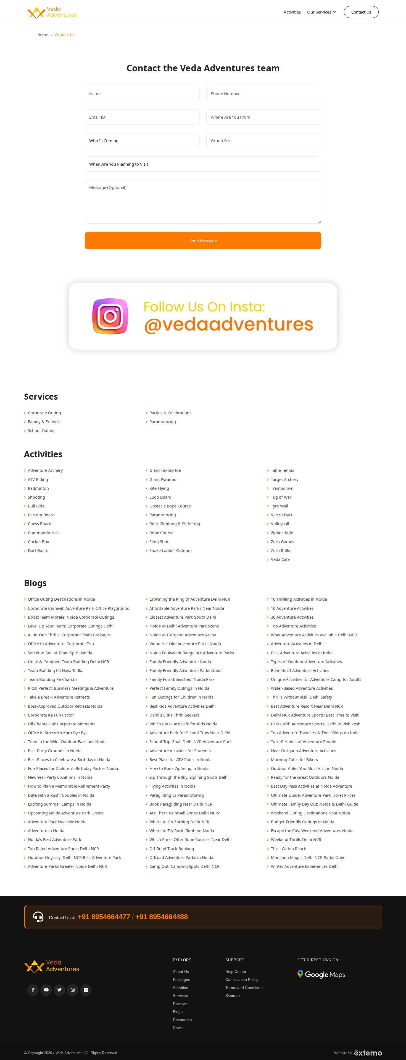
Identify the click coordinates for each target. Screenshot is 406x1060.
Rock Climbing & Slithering (174, 523)
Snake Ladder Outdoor (170, 550)
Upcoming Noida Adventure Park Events (66, 813)
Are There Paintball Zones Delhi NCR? (184, 813)
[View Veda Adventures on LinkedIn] (85, 990)
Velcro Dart (281, 514)
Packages (181, 979)
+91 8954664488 (161, 917)
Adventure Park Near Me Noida (57, 821)
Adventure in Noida (46, 830)
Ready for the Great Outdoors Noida (305, 777)
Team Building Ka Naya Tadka (55, 670)
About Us (181, 971)
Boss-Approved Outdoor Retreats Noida (65, 706)
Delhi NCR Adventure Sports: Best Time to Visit (314, 715)
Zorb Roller (281, 550)
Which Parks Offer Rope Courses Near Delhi (190, 839)
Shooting (36, 497)
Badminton (38, 488)
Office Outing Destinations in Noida (61, 599)
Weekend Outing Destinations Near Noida (310, 813)
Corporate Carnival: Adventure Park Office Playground (79, 608)
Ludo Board (160, 497)
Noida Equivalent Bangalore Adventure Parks (191, 652)
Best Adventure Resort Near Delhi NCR (307, 706)
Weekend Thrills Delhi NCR (296, 839)
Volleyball (280, 523)
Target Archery (284, 479)
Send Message (203, 240)
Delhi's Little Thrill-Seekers (174, 715)
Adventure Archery (45, 470)
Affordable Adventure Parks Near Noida (186, 608)
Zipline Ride (282, 532)
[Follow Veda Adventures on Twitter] (59, 990)
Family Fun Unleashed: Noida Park (182, 679)
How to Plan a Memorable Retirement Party (69, 786)
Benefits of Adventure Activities (300, 670)
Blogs (178, 1011)
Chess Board (39, 523)
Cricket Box (38, 541)
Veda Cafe (280, 559)
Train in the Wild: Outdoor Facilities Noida (67, 741)
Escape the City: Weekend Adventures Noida (312, 830)
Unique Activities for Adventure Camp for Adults (316, 679)
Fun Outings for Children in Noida (181, 697)
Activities (292, 12)
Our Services (319, 12)
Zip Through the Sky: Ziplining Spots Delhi (189, 777)
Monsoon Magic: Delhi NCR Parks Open (308, 857)
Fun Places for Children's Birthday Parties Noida (73, 768)
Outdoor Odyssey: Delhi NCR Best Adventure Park (74, 857)
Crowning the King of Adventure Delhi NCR (189, 599)
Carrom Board (41, 514)
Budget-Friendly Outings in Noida (302, 821)
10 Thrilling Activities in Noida (299, 599)
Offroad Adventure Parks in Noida (181, 857)
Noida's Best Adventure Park (54, 839)
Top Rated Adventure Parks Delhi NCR (63, 848)
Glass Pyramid (162, 479)
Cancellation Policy (241, 979)
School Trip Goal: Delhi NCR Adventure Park (190, 741)
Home (42, 34)
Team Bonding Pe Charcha (53, 679)
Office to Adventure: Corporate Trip (61, 643)
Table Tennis (282, 470)
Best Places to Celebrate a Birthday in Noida (69, 759)
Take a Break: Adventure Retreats (59, 697)
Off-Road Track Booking (171, 848)
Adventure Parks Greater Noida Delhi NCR (67, 866)
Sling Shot (158, 541)
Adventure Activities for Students (180, 750)
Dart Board (38, 550)
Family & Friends (44, 421)
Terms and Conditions (244, 987)
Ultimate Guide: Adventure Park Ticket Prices (313, 795)
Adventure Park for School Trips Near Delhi (189, 732)
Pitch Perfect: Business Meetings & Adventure (71, 688)
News (178, 1027)
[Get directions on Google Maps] (321, 975)
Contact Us (361, 12)
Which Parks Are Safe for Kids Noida (183, 723)
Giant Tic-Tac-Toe (165, 470)
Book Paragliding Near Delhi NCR (180, 804)
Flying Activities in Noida (172, 786)
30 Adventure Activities (292, 617)
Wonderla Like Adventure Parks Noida (185, 643)
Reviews (180, 1003)
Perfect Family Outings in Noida (179, 688)
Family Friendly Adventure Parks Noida (186, 670)
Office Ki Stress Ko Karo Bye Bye (58, 732)
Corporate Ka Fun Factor (51, 715)
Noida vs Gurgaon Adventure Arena (182, 634)
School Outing (41, 430)
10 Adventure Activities (292, 608)
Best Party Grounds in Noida (54, 750)
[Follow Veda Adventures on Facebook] (32, 990)
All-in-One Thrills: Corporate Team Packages (69, 634)
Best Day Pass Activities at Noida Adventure (311, 786)
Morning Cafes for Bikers (294, 759)
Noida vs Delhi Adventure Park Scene (184, 626)
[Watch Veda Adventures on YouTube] (46, 990)
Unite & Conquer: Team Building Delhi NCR (68, 661)
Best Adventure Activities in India (302, 652)
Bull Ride (36, 506)
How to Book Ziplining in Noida (179, 768)
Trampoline (281, 488)
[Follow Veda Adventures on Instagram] (72, 990)
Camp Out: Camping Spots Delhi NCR (184, 866)
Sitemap (232, 995)
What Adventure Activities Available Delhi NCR (314, 634)
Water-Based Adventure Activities (302, 688)
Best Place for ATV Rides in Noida (180, 759)
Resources (182, 1019)
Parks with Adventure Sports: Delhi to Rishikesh (315, 723)
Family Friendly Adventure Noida (180, 661)
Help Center (235, 971)
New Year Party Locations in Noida (60, 777)
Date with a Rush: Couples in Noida (61, 795)
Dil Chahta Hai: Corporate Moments (61, 723)
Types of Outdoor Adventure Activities (306, 661)
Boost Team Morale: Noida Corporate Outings (71, 617)
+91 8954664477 (104, 917)
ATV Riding (38, 479)
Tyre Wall (279, 506)
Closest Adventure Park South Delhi (182, 617)
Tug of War (281, 497)
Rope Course (161, 532)
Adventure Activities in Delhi (297, 643)
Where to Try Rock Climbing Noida (181, 830)
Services (180, 995)
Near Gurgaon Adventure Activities (303, 750)
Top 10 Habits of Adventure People (303, 741)
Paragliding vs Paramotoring (176, 795)
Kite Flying (159, 488)
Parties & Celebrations (170, 412)
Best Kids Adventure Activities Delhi (182, 706)
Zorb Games (282, 541)
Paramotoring (162, 421)
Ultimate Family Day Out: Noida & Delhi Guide (314, 804)
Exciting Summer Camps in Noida (59, 804)
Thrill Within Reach (288, 848)
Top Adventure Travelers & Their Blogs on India (315, 732)
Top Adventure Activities (293, 626)
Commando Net (43, 532)
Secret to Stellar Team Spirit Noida (60, 652)
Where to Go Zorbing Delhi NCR (179, 821)
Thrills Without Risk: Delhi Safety (301, 697)
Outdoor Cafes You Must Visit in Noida (307, 768)
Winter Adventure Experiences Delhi (305, 866)
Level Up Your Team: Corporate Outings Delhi (71, 626)
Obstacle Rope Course (170, 506)
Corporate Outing (44, 412)
